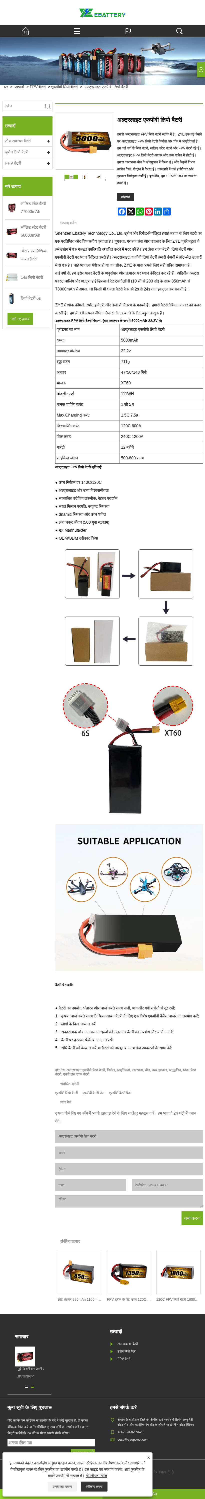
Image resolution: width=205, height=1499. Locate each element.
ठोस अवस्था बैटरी (18, 141)
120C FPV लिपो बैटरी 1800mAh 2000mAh (179, 1299)
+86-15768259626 (130, 1432)
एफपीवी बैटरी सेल (93, 1093)
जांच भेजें (125, 197)
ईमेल (153, 1494)
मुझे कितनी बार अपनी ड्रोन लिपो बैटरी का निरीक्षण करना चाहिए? (38, 1369)
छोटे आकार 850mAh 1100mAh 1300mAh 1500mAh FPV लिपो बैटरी (81, 1299)
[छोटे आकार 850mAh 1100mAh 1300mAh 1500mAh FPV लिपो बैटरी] (79, 1271)
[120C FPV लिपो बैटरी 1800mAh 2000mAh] (178, 1271)
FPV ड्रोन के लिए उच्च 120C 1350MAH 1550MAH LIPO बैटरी (130, 1299)
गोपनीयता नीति (96, 1476)
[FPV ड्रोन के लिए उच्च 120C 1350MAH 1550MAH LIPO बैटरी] (129, 1271)
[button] (27, 1387)
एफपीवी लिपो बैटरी (66, 1093)
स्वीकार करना (94, 1487)
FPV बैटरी (13, 163)
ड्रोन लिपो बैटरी (16, 152)
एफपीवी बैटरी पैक (119, 1093)
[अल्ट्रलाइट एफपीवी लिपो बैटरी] (71, 177)
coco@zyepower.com (133, 1439)
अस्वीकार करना (62, 1487)
